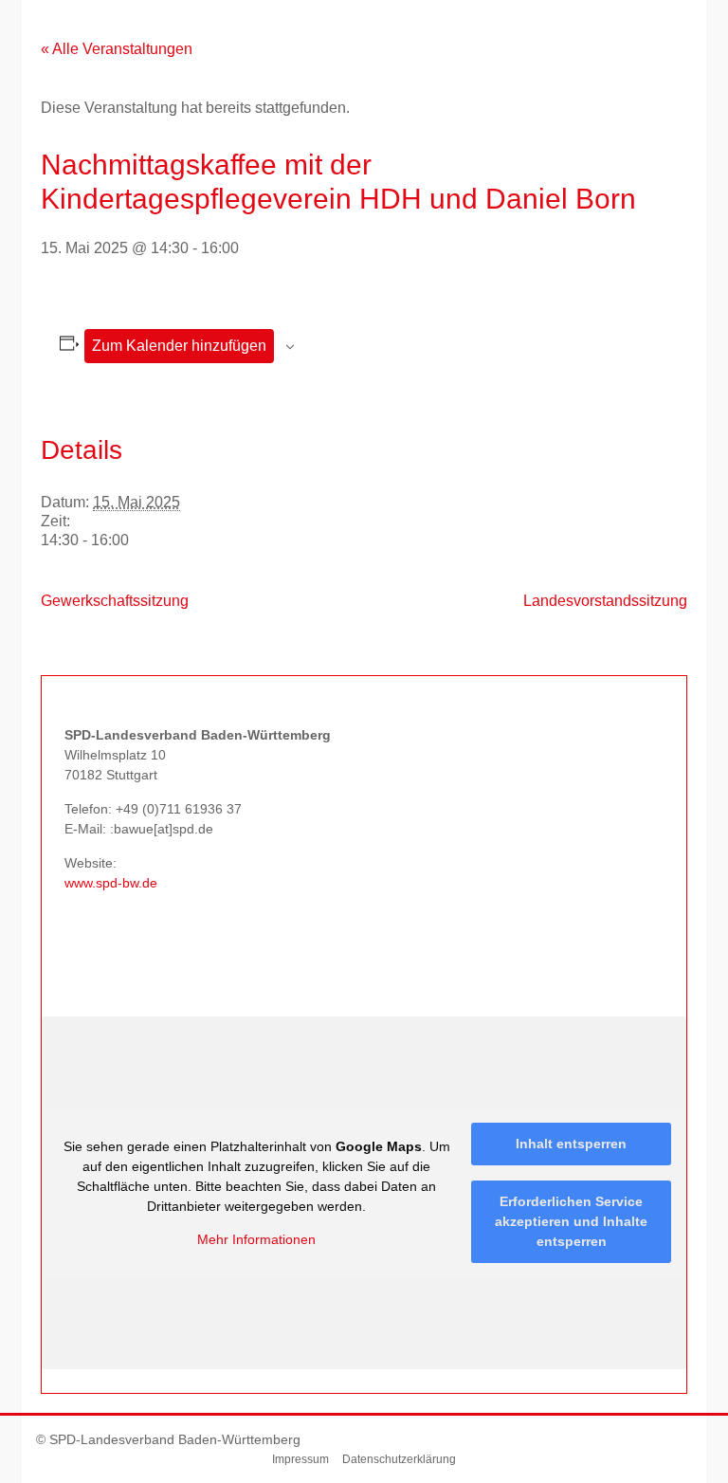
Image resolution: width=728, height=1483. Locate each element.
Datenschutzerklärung (399, 1459)
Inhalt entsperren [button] (571, 1143)
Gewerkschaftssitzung (115, 601)
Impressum (300, 1459)
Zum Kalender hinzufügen (179, 346)
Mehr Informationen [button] (256, 1239)
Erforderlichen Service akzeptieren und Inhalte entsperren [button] (571, 1221)
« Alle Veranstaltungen (116, 49)
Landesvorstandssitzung (605, 601)
